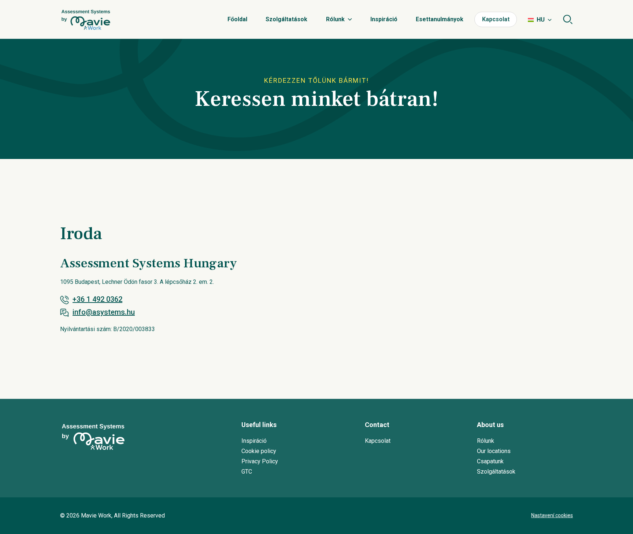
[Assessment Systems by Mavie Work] (85, 19)
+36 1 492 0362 (97, 299)
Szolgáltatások (286, 19)
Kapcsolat (496, 19)
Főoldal (237, 19)
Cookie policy (258, 451)
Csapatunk (490, 461)
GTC (246, 471)
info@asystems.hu (104, 312)
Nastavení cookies (552, 515)
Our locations (494, 451)
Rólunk (335, 19)
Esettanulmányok (439, 19)
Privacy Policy (259, 461)
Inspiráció (383, 19)
